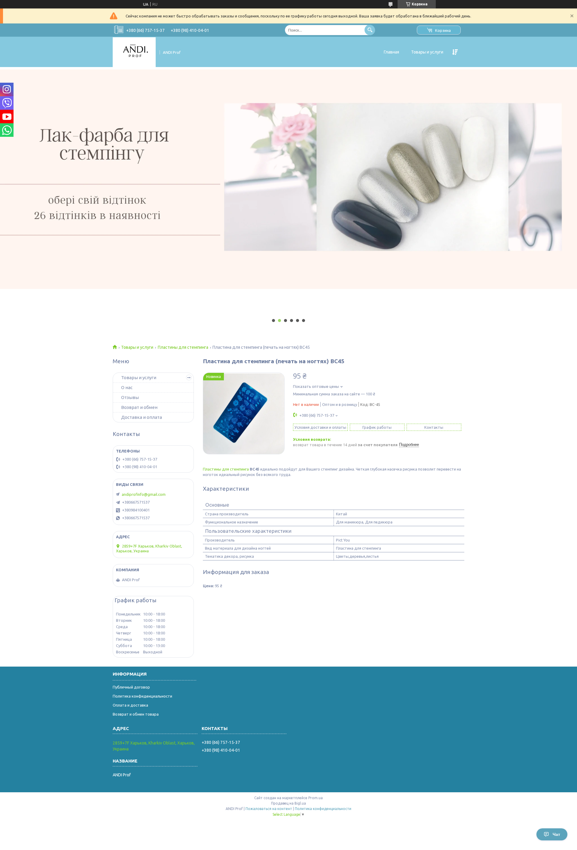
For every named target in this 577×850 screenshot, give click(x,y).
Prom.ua (315, 798)
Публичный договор (131, 687)
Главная (391, 52)
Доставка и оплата (141, 417)
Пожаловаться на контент (269, 809)
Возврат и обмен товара (136, 714)
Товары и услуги (427, 52)
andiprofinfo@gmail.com (144, 494)
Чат (556, 834)
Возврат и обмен (139, 407)
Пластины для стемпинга (183, 347)
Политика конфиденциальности (142, 696)
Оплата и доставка (130, 705)
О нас (127, 387)
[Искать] (370, 30)
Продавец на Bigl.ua (288, 803)
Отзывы (130, 397)
